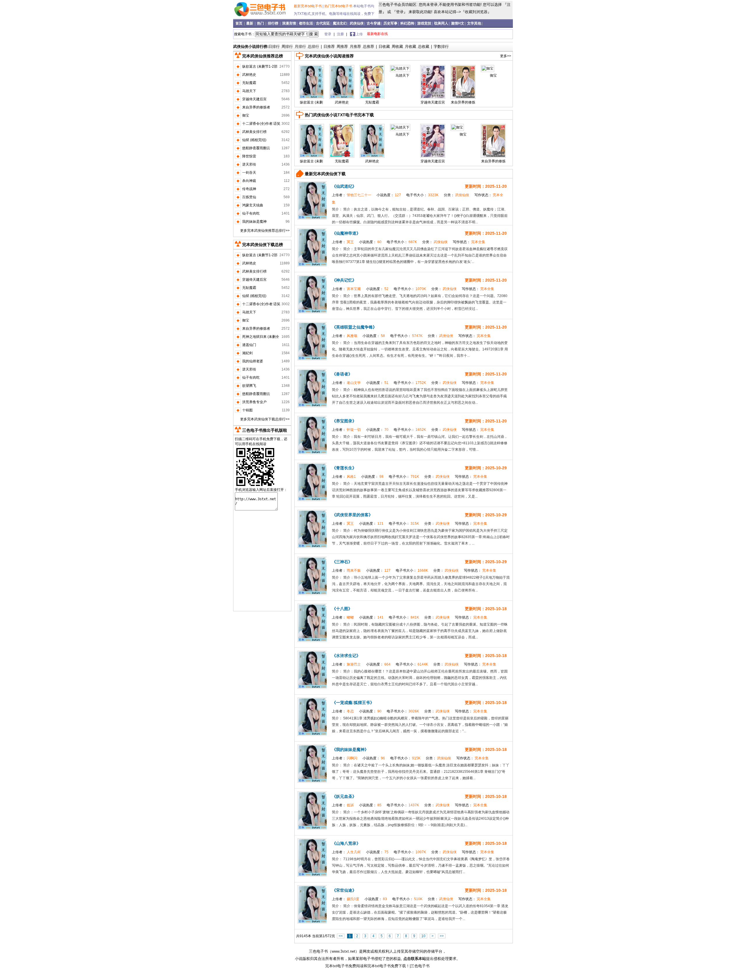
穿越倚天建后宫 (432, 102)
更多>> (505, 56)
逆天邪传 (249, 164)
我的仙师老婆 (252, 361)
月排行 (300, 46)
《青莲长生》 (344, 468)
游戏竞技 (424, 23)
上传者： (352, 195)
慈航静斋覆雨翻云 (256, 148)
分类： (457, 195)
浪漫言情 (289, 23)
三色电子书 (318, 951)
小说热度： (389, 195)
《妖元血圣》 (344, 796)
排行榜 (273, 23)
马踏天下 (402, 75)
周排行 (287, 46)
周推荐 (342, 46)
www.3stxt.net (343, 951)
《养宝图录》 (344, 421)
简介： (337, 209)
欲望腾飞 (249, 386)
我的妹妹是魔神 (254, 222)
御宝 (493, 75)
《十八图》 (342, 608)
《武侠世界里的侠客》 (352, 514)
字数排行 (441, 46)
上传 (359, 34)
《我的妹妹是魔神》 (350, 749)
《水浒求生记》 (346, 655)
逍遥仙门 (249, 345)
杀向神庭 (249, 181)
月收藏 (410, 46)
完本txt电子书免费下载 (386, 966)
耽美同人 (441, 23)
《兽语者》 (342, 374)
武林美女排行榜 (254, 132)
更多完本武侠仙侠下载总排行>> (265, 419)
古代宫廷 (323, 23)
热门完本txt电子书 (338, 6)
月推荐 (355, 46)
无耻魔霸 (372, 102)
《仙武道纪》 (344, 186)
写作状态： (469, 242)
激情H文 (457, 23)
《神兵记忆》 (344, 280)
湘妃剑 (247, 353)
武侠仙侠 (357, 23)
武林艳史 (342, 102)
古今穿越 (374, 23)
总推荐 (368, 46)
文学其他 (474, 23)
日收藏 (384, 46)
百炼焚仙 (249, 197)
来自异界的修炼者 (256, 107)
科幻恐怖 (407, 23)
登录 (400, 12)
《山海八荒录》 (346, 843)
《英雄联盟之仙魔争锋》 (354, 327)
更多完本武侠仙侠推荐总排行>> (265, 231)
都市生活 (306, 23)
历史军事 (390, 23)
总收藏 (423, 46)
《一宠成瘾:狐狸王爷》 (353, 702)
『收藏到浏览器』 (476, 12)
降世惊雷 (249, 156)
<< (341, 936)
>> (442, 936)
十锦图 (247, 410)
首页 (239, 23)
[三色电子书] (264, 17)
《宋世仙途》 (344, 890)
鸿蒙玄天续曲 (252, 205)
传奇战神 (249, 189)
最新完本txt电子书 (308, 6)
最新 (250, 23)
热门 (261, 23)
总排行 (313, 46)
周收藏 (397, 46)
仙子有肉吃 (251, 213)
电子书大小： (422, 195)
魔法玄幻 (340, 23)
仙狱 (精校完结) (254, 140)
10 (423, 936)
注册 (341, 34)
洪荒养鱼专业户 (254, 402)
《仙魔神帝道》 (346, 233)
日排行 (274, 46)
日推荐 (329, 46)
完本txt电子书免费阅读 (344, 966)
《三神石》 (342, 561)
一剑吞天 (249, 173)
